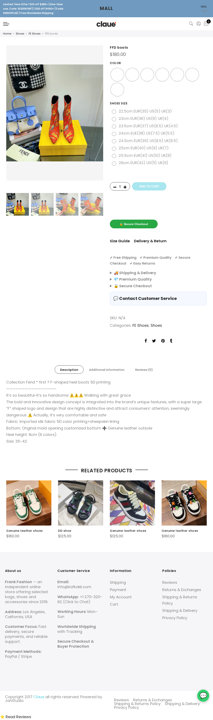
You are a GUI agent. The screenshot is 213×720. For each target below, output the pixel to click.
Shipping (118, 582)
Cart (114, 604)
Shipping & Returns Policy (137, 703)
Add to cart (149, 186)
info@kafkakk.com (74, 586)
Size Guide (120, 241)
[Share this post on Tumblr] (171, 341)
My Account (121, 597)
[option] (54, 113)
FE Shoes (35, 34)
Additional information (106, 370)
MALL (106, 8)
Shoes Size (118, 103)
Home (7, 34)
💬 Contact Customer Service (145, 298)
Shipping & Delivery (179, 610)
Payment (118, 589)
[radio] (117, 74)
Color (115, 63)
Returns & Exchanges (181, 589)
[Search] (191, 23)
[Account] (198, 23)
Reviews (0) (144, 370)
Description (69, 370)
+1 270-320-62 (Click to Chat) (79, 599)
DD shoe (64, 531)
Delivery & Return (150, 241)
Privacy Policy (174, 617)
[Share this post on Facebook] (146, 341)
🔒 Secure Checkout (133, 224)
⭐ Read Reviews (15, 716)
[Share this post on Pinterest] (163, 341)
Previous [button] (13, 118)
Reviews (169, 582)
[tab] (69, 369)
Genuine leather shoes (24, 531)
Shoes (20, 34)
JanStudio (14, 700)
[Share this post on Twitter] (154, 341)
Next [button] (96, 118)
